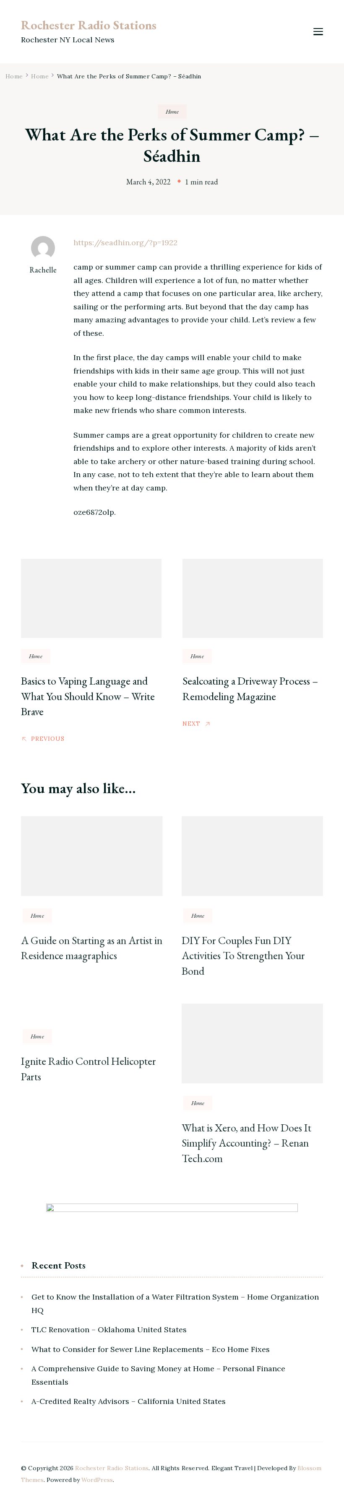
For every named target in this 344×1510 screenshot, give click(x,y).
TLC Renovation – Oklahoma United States (109, 1329)
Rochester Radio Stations (88, 25)
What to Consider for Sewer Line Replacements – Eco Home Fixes (150, 1349)
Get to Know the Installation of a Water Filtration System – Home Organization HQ (175, 1303)
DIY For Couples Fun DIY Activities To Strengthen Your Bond (243, 955)
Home (172, 111)
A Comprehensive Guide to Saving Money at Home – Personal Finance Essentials (158, 1375)
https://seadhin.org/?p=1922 (125, 242)
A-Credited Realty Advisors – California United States (128, 1401)
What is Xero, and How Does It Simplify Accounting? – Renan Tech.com (246, 1143)
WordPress (97, 1480)
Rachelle (43, 270)
